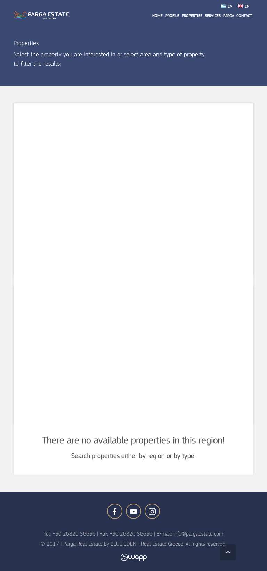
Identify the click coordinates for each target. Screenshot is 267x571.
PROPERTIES (192, 15)
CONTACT (244, 15)
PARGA (228, 15)
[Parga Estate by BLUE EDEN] (41, 16)
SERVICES (213, 15)
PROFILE (172, 15)
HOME (157, 15)
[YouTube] (133, 511)
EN (247, 6)
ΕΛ (230, 6)
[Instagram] (152, 511)
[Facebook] (114, 511)
